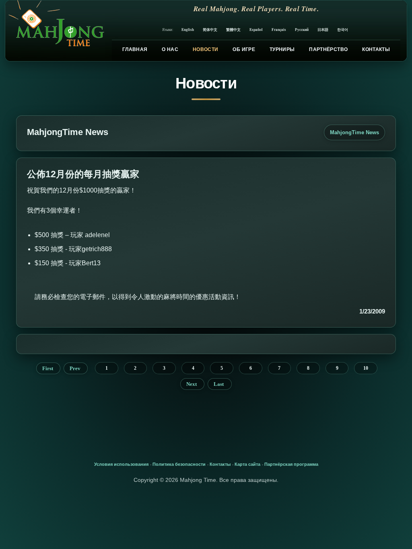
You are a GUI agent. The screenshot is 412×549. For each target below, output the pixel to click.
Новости (205, 49)
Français (279, 29)
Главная (135, 49)
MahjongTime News (354, 132)
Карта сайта (247, 464)
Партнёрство (328, 49)
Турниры (282, 49)
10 (365, 368)
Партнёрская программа (291, 464)
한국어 (342, 29)
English (187, 29)
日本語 (322, 29)
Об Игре (244, 49)
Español (256, 29)
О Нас (170, 49)
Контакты (376, 49)
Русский (302, 29)
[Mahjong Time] (55, 30)
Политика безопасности (179, 464)
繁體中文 (233, 29)
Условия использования (121, 464)
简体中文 (210, 29)
